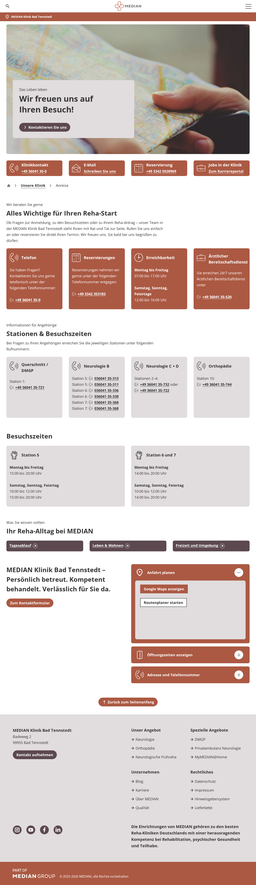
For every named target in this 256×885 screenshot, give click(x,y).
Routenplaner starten (163, 602)
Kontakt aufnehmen (34, 754)
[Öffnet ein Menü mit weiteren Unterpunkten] (248, 6)
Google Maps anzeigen (164, 589)
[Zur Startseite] (128, 6)
